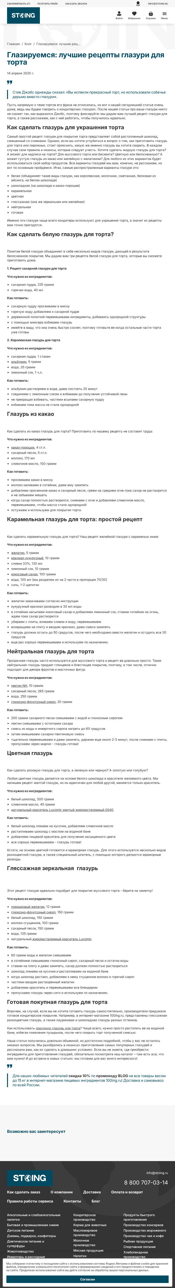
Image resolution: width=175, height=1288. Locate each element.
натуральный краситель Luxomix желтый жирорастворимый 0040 (62, 810)
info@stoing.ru (158, 3)
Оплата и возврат (127, 1192)
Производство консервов (143, 1225)
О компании (62, 1192)
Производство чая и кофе (144, 1236)
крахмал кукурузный (27, 558)
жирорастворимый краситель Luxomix (61, 939)
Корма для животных (90, 1225)
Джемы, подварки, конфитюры (31, 1236)
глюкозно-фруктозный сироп (33, 702)
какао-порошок (22, 447)
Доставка (92, 1192)
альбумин (18, 362)
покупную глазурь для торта (58, 1028)
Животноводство (20, 1251)
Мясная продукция (88, 1250)
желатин (17, 553)
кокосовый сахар (24, 574)
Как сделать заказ (23, 1192)
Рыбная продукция (138, 1241)
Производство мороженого (145, 1230)
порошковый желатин (27, 907)
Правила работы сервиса (30, 1201)
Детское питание (20, 1230)
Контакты (72, 1201)
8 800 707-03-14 (146, 1183)
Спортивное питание (140, 1247)
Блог (96, 1201)
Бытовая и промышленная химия (33, 1225)
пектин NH (19, 685)
